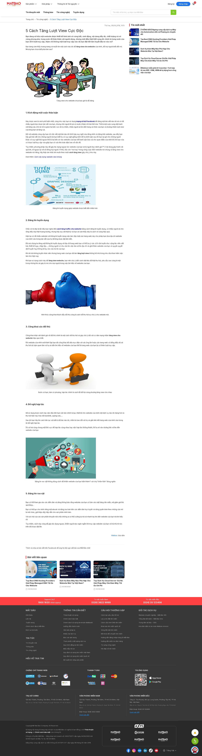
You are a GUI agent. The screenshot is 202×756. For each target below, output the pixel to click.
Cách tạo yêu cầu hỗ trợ (110, 615)
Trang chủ (30, 19)
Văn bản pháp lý (69, 630)
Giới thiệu (29, 615)
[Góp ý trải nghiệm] (194, 732)
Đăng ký (171, 4)
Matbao (114, 535)
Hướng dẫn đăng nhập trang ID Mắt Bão (115, 637)
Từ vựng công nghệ (108, 645)
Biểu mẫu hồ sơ (69, 649)
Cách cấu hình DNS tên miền (111, 622)
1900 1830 (49, 602)
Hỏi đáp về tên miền (108, 649)
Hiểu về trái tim (35, 658)
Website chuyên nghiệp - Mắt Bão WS (152, 615)
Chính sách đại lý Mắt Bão (35, 626)
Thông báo (48, 12)
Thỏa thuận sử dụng (70, 615)
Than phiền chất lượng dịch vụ (74, 641)
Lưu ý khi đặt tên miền (109, 619)
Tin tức (30, 638)
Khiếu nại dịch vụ (69, 634)
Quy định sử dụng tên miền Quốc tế (76, 656)
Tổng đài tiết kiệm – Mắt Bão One (151, 619)
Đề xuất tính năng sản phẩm (73, 660)
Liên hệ (28, 619)
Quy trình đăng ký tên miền (73, 645)
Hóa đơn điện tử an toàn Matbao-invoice (153, 626)
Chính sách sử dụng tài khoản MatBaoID (78, 622)
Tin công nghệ (63, 12)
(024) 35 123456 (152, 602)
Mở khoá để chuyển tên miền (111, 634)
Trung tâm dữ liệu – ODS (147, 622)
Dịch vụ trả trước (32, 630)
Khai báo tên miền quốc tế (110, 626)
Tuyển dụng (78, 12)
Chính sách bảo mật (70, 619)
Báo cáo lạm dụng (70, 637)
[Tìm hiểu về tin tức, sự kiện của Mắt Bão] (173, 12)
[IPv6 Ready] (196, 612)
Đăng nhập (183, 4)
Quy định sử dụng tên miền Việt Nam (76, 652)
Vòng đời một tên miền (109, 630)
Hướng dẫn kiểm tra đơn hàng (112, 641)
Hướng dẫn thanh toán (71, 626)
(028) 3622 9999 (101, 602)
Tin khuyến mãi (33, 12)
